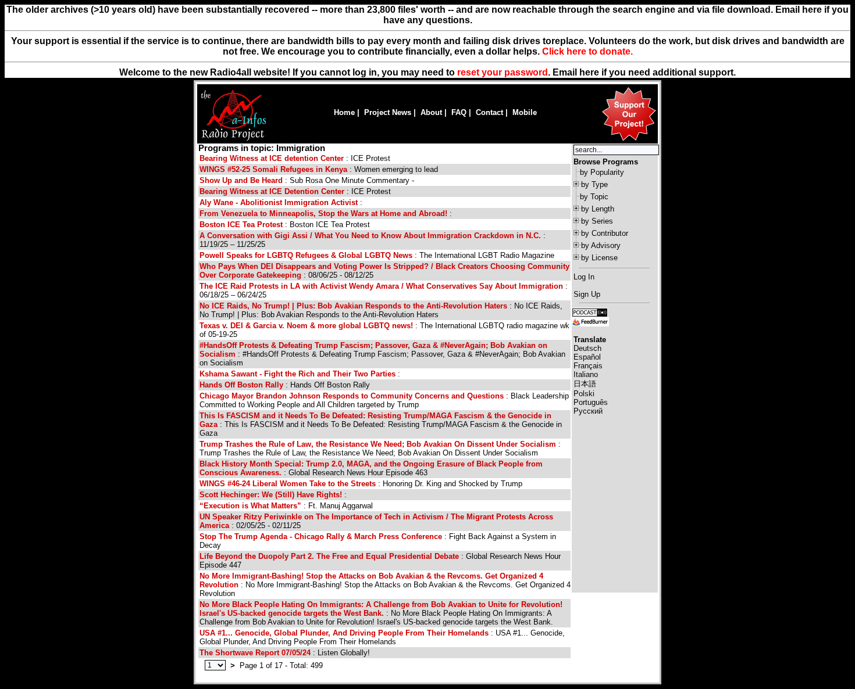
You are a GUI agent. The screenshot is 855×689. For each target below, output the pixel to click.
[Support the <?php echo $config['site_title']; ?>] (629, 140)
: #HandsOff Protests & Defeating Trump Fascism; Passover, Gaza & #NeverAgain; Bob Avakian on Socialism (382, 354)
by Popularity (602, 172)
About (431, 112)
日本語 (584, 383)
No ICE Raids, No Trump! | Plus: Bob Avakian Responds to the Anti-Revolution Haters (353, 306)
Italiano (585, 374)
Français (588, 365)
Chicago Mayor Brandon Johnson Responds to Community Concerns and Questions (352, 396)
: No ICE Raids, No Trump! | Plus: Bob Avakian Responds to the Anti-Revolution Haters (381, 310)
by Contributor (604, 233)
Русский (588, 411)
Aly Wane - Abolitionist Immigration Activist (279, 202)
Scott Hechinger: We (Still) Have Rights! (271, 494)
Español (587, 357)
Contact (489, 112)
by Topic (594, 196)
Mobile (524, 112)
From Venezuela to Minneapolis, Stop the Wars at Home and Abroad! (323, 213)
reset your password (502, 72)
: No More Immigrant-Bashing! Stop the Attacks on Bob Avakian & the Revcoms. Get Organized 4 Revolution (385, 585)
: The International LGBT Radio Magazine (377, 255)
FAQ (458, 112)
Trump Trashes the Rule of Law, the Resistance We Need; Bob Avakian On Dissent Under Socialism (378, 444)
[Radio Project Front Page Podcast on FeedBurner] (590, 321)
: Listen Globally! (285, 652)
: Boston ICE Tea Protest (285, 224)
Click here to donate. (587, 51)
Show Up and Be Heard (241, 180)
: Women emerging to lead (319, 169)
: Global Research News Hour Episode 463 (371, 468)
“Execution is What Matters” (250, 505)
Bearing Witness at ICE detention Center (272, 158)
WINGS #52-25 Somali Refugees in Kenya (273, 169)
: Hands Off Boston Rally (285, 385)
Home (344, 112)
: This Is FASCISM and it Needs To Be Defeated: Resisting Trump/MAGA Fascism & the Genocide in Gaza (381, 424)
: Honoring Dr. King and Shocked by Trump (361, 483)
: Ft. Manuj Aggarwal (286, 505)
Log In (583, 276)
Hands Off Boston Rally (241, 385)
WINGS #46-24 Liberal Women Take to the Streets (288, 483)
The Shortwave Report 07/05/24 (255, 652)
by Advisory (601, 245)
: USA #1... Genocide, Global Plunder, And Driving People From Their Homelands (382, 637)
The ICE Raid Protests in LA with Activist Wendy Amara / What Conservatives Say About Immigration (381, 286)
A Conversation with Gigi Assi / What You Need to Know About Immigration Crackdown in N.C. (370, 235)
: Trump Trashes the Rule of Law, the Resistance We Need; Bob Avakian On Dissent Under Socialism (380, 448)
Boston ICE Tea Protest (241, 224)
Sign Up (586, 294)
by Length (597, 208)
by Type (594, 184)
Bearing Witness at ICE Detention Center (272, 191)
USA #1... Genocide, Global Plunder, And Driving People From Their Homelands (344, 633)
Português (590, 402)
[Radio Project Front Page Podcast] (590, 311)
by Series (597, 221)
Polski (583, 393)
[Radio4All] (233, 139)
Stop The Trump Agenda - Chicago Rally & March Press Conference (321, 536)
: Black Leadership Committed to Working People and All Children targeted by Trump (384, 400)
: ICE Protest (295, 158)
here (589, 72)
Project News (387, 112)
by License (599, 257)
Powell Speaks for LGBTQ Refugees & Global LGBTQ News (306, 255)
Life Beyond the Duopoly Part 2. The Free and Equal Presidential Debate (329, 556)
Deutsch (587, 348)
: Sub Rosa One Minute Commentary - (307, 180)
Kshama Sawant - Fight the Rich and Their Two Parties (298, 373)
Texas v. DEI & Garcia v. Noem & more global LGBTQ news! (306, 325)
